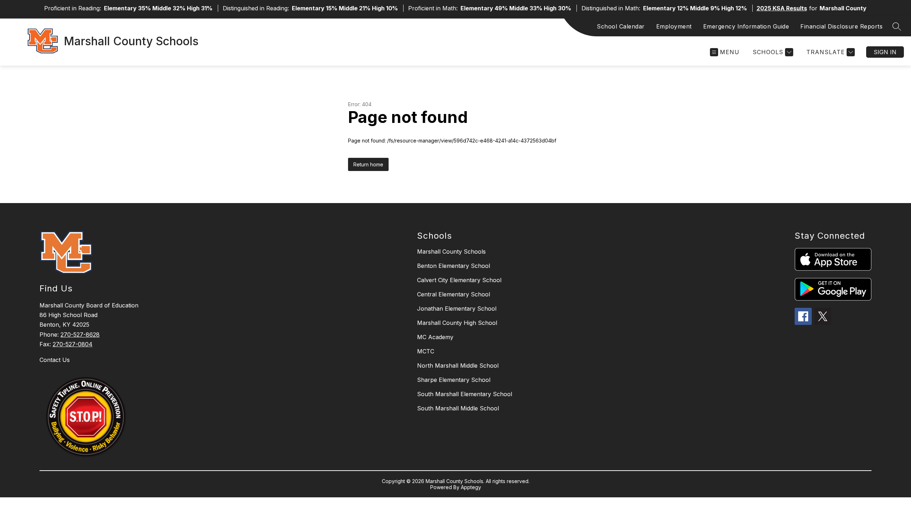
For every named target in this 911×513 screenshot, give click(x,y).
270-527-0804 (73, 344)
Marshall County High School (457, 322)
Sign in (885, 52)
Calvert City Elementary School (459, 280)
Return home (368, 164)
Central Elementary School (453, 294)
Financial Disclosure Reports (841, 26)
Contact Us (55, 359)
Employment (674, 26)
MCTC (425, 351)
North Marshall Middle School (458, 365)
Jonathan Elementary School (456, 308)
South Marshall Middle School (458, 408)
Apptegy (471, 487)
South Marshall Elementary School (464, 394)
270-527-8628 (80, 334)
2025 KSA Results (782, 8)
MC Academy (435, 337)
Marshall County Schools (451, 251)
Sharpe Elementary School (453, 379)
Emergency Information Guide (746, 26)
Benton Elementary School (453, 265)
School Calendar (621, 26)
